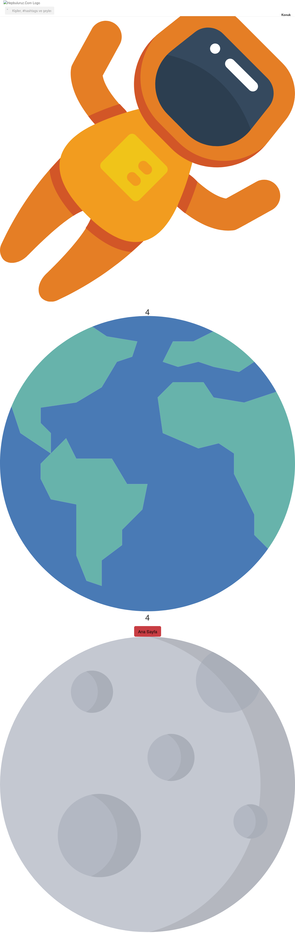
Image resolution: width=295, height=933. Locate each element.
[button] (29, 10)
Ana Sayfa (147, 631)
